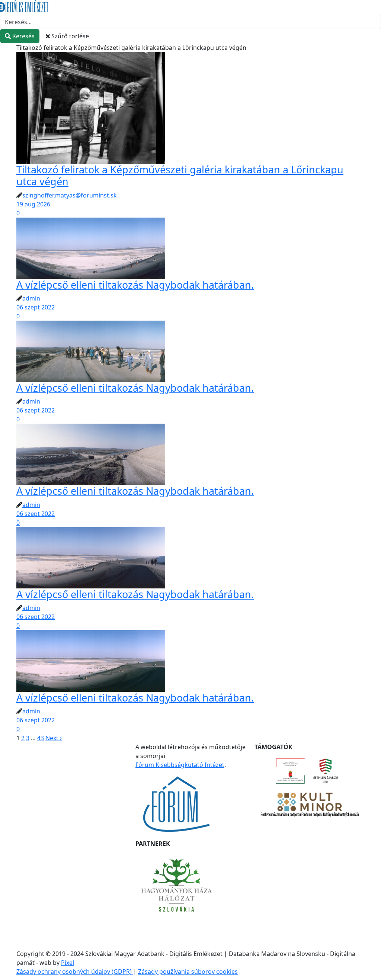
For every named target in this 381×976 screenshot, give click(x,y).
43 (40, 738)
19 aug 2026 (33, 204)
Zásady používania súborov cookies (188, 971)
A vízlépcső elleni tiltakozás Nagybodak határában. (135, 285)
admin (31, 298)
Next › (53, 738)
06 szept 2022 (35, 307)
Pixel (67, 963)
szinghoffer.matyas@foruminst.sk (69, 195)
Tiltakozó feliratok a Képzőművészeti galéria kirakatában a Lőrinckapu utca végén (179, 175)
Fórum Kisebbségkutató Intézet (179, 765)
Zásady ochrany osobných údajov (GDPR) (74, 971)
